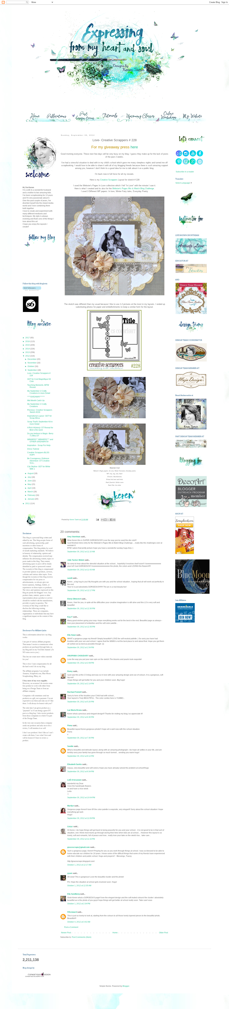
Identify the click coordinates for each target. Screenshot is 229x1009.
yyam (69, 873)
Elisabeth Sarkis (74, 764)
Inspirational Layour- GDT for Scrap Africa (39, 417)
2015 (27, 345)
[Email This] (102, 519)
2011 (27, 503)
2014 (27, 349)
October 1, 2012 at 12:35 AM (79, 885)
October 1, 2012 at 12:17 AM (79, 865)
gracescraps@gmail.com (78, 847)
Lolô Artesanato (74, 780)
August (31, 473)
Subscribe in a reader (185, 172)
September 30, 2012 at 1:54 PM (80, 647)
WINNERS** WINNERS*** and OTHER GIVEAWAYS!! (40, 440)
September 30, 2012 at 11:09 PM (81, 818)
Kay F (69, 617)
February (32, 495)
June (30, 481)
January (31, 499)
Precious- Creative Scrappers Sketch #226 (39, 411)
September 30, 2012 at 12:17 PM (81, 590)
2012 (27, 356)
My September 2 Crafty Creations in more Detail (38, 392)
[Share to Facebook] (111, 519)
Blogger (126, 986)
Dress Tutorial (33, 449)
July (29, 477)
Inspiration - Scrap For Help (38, 445)
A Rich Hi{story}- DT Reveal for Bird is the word (40, 429)
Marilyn (70, 806)
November (32, 363)
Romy (70, 671)
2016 (27, 341)
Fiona (69, 725)
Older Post (163, 933)
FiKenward (72, 912)
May (30, 484)
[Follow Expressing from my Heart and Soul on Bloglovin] (32, 290)
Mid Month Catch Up (36, 400)
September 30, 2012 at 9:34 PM (80, 771)
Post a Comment (71, 927)
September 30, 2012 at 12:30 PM (81, 608)
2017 (27, 338)
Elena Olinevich (74, 599)
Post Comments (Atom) (81, 937)
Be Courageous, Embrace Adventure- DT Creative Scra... (38, 460)
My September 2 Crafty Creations (37, 405)
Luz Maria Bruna (74, 710)
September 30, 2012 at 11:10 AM (81, 552)
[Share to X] (108, 519)
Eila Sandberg (73, 894)
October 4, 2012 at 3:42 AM (78, 922)
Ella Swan (71, 635)
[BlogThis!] (105, 519)
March (30, 492)
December (32, 359)
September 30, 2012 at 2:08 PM (80, 663)
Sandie (70, 746)
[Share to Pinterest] (114, 519)
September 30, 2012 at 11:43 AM (81, 570)
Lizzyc (70, 826)
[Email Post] (97, 519)
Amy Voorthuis (74, 537)
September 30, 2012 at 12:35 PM (81, 627)
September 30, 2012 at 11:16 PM (81, 839)
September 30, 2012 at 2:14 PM (80, 684)
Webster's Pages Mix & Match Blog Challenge (133, 188)
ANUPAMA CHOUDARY (77, 656)
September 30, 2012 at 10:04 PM (81, 797)
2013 (27, 352)
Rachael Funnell (74, 692)
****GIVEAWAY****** (36, 397)
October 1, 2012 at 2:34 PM (78, 904)
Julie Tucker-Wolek (75, 560)
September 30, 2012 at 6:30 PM (80, 717)
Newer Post (66, 933)
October (31, 366)
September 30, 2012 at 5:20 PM (80, 702)
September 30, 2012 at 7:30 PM (80, 738)
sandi (69, 578)
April (30, 488)
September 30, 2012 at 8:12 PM (80, 756)
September (32, 370)
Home (115, 933)
